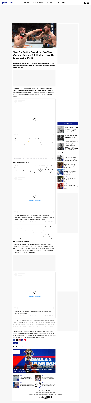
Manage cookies (52, 392)
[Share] (20, 340)
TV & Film (34, 2)
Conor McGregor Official (27, 158)
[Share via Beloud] (25, 340)
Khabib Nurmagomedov (27, 221)
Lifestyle (43, 2)
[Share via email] (22, 340)
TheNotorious (33, 244)
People (26, 2)
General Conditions (45, 392)
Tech (57, 2)
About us (42, 390)
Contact (49, 390)
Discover (64, 2)
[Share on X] (17, 340)
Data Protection (38, 392)
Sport (51, 2)
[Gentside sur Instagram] (88, 3)
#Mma (15, 343)
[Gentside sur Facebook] (85, 3)
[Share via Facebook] (14, 340)
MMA (38, 244)
